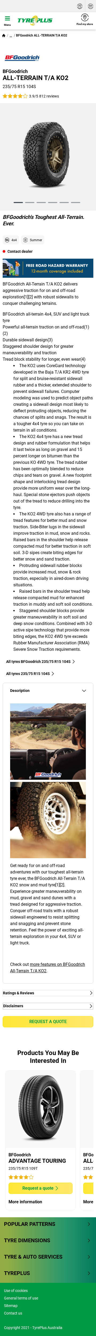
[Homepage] (3, 35)
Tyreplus (17, 1273)
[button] (11, 35)
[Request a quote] (79, 6)
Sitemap (11, 1305)
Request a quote (48, 1021)
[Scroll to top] (82, 1325)
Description (20, 690)
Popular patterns (29, 1224)
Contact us (13, 1313)
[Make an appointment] (90, 6)
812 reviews (49, 96)
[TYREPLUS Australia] (44, 20)
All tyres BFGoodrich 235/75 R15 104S (38, 661)
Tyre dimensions (27, 1240)
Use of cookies (16, 1290)
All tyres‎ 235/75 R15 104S (28, 673)
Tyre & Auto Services (33, 1256)
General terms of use (21, 1298)
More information (25, 1201)
